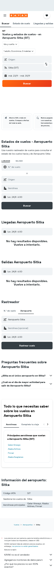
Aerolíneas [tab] (11, 424)
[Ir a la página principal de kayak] (19, 15)
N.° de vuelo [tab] (10, 310)
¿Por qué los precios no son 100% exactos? (21, 565)
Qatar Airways (14, 445)
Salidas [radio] (19, 161)
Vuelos (16, 525)
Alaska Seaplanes (15, 457)
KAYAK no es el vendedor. (17, 554)
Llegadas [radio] (5, 161)
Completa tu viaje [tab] (30, 424)
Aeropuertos (28, 525)
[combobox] (29, 179)
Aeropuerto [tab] (26, 310)
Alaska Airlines (14, 449)
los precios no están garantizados (25, 546)
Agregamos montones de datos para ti (23, 559)
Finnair (11, 453)
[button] (5, 15)
